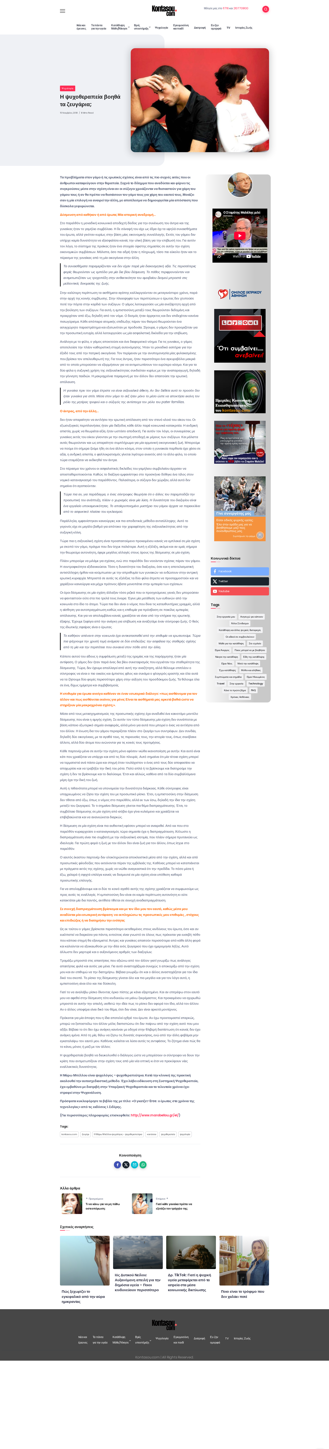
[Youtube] (240, 591)
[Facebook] (240, 571)
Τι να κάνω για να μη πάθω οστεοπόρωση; (103, 1206)
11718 (226, 8)
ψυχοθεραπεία (168, 1134)
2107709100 (241, 8)
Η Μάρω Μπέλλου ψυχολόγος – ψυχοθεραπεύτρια (118, 1134)
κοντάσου (151, 1134)
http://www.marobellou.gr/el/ (154, 1115)
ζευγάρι (85, 1134)
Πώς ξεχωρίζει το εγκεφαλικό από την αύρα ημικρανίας (83, 1296)
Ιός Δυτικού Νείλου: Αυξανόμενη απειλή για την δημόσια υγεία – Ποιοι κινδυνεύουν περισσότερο (138, 1282)
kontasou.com (69, 1134)
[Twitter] (240, 581)
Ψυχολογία (68, 88)
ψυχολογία (185, 1134)
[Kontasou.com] (164, 11)
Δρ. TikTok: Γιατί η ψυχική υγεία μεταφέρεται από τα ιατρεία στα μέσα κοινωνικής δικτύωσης (189, 1282)
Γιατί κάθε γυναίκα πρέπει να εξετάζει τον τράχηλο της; (174, 1206)
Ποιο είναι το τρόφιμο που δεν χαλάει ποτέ (242, 1294)
